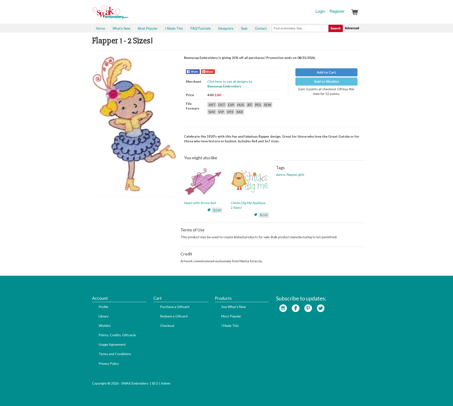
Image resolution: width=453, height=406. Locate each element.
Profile (103, 307)
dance (280, 174)
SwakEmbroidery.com (127, 14)
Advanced (352, 28)
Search (336, 28)
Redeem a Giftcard (174, 316)
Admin (165, 383)
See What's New (233, 307)
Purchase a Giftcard (174, 307)
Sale (244, 28)
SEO (155, 383)
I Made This (174, 28)
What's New (121, 28)
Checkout (167, 326)
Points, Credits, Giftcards (117, 335)
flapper (291, 174)
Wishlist (105, 326)
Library (104, 316)
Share (194, 71)
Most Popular (148, 28)
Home (100, 28)
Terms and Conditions (115, 354)
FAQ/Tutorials (200, 28)
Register (337, 11)
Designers (225, 28)
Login (320, 11)
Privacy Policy (109, 363)
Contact (261, 28)
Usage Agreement (112, 344)
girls (301, 174)
